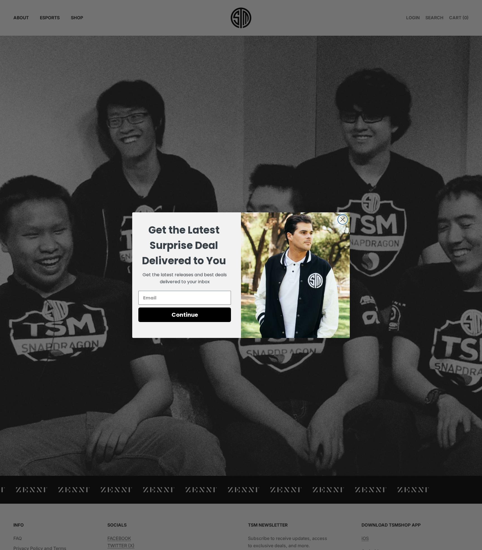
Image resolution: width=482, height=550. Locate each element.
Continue (185, 315)
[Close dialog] (343, 219)
